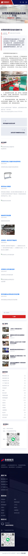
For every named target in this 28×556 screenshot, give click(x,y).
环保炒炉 (14, 388)
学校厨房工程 (14, 380)
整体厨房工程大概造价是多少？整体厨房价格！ (17, 356)
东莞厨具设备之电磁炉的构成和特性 (11, 161)
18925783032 (9, 525)
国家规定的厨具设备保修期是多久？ (17, 335)
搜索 (14, 316)
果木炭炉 (14, 393)
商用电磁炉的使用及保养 (9, 122)
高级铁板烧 (14, 395)
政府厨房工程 (14, 385)
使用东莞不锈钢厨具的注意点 (18, 131)
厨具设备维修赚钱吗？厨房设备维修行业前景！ (17, 363)
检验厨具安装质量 (6, 215)
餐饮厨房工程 (14, 375)
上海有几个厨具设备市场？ (16, 328)
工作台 (14, 400)
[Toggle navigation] (20, 2)
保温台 (14, 405)
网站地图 (23, 553)
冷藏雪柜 (14, 410)
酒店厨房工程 (14, 378)
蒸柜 (14, 390)
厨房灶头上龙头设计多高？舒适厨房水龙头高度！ (17, 342)
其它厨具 (14, 417)
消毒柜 (14, 407)
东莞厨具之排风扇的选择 (7, 269)
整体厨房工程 (10, 18)
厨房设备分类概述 (6, 186)
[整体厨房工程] (7, 2)
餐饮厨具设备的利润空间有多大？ (17, 349)
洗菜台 (14, 402)
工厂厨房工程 (14, 383)
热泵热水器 (14, 415)
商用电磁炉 (14, 397)
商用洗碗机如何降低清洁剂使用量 (10, 294)
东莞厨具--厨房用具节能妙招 (9, 240)
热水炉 (14, 412)
